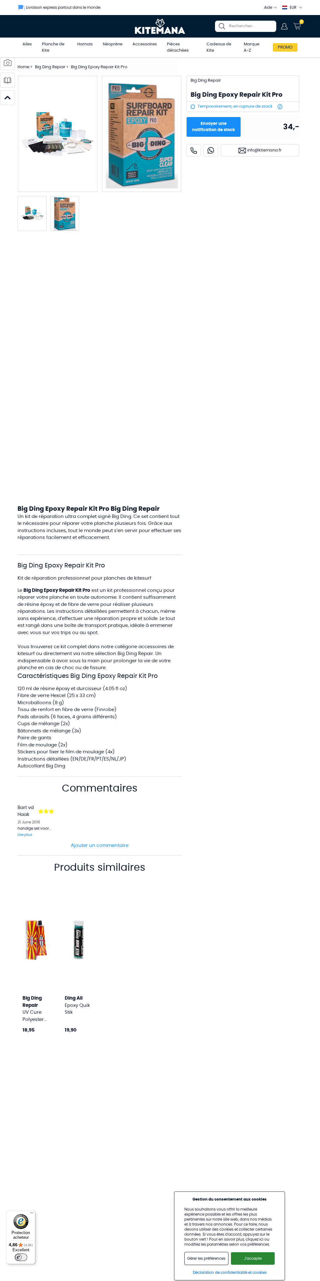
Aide (268, 7)
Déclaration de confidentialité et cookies (230, 1272)
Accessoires (144, 44)
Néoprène (112, 44)
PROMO (285, 47)
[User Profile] (284, 26)
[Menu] (31, 1214)
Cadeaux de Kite (219, 47)
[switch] (21, 1257)
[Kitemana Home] (160, 26)
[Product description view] (7, 80)
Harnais (85, 44)
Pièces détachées (178, 47)
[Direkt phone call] (194, 150)
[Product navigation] (7, 97)
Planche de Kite (53, 47)
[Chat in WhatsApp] (210, 150)
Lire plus (25, 835)
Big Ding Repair (50, 67)
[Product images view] (7, 62)
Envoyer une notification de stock (213, 127)
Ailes (27, 44)
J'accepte (253, 1258)
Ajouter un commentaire (99, 845)
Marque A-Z (251, 47)
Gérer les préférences (206, 1258)
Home (23, 67)
